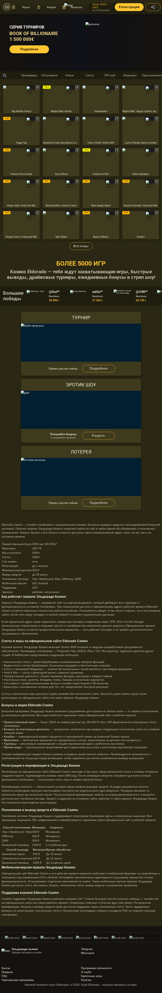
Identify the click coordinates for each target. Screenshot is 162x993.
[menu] (7, 7)
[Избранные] (14, 75)
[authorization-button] (153, 7)
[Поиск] (4, 75)
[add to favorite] (38, 88)
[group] (48, 296)
